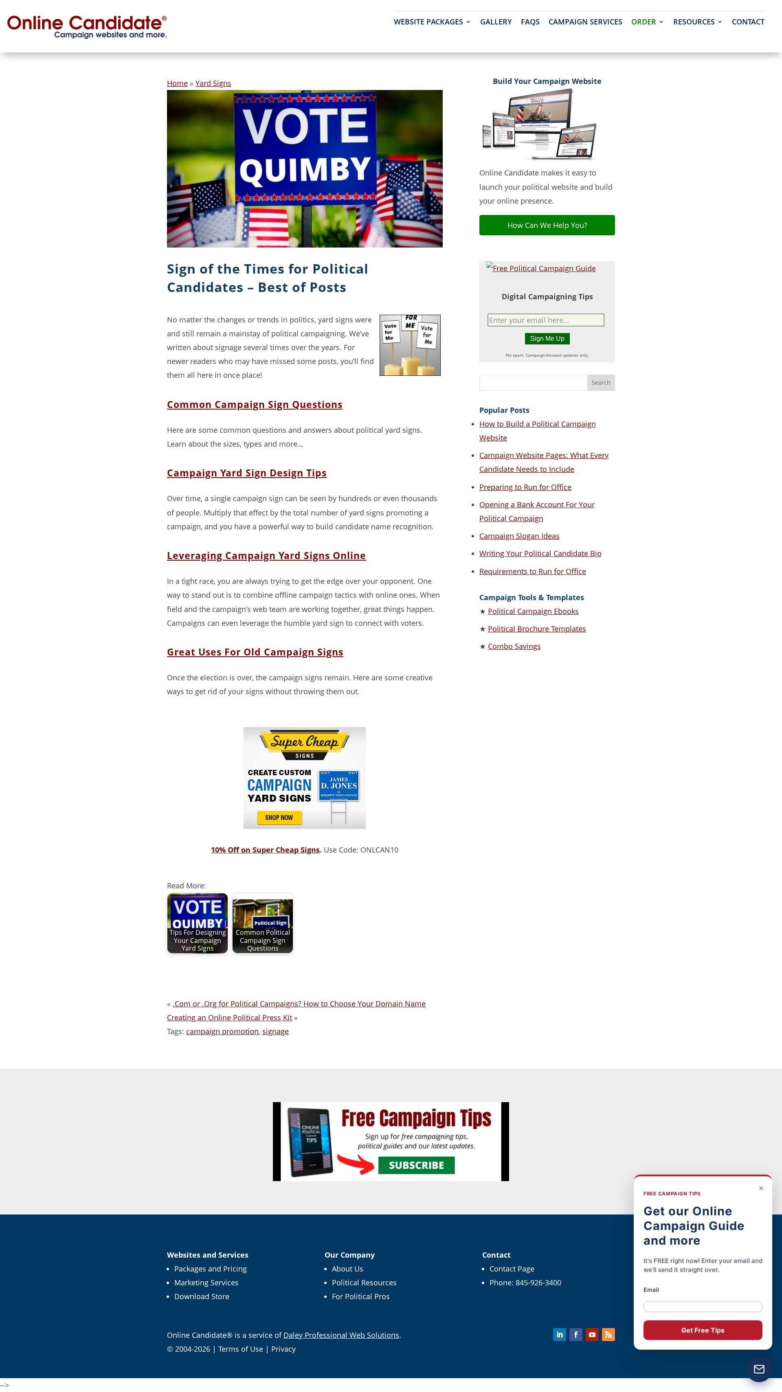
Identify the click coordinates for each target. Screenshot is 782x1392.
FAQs (530, 22)
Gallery (496, 22)
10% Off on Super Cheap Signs (265, 850)
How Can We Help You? (547, 225)
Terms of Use (240, 1349)
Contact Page (512, 1269)
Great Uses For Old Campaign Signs (255, 651)
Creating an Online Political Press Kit (229, 1017)
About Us (347, 1269)
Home (177, 83)
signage (275, 1031)
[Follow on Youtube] (592, 1334)
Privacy (283, 1349)
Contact (748, 22)
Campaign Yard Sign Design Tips (247, 472)
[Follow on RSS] (608, 1334)
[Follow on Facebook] (575, 1334)
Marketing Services (206, 1282)
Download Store (201, 1296)
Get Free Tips (703, 1330)
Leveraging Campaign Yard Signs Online (266, 555)
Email (651, 1289)
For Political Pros (361, 1296)
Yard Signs (213, 83)
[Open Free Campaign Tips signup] (759, 1369)
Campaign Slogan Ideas (519, 536)
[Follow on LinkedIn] (559, 1334)
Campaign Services (585, 22)
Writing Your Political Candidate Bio (540, 553)
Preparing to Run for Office (525, 487)
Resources (694, 22)
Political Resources (364, 1282)
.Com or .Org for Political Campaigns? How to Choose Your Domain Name (299, 1003)
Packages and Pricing (210, 1269)
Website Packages (428, 22)
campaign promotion (222, 1031)
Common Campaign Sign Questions (255, 404)
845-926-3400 (538, 1282)
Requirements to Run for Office (532, 571)
